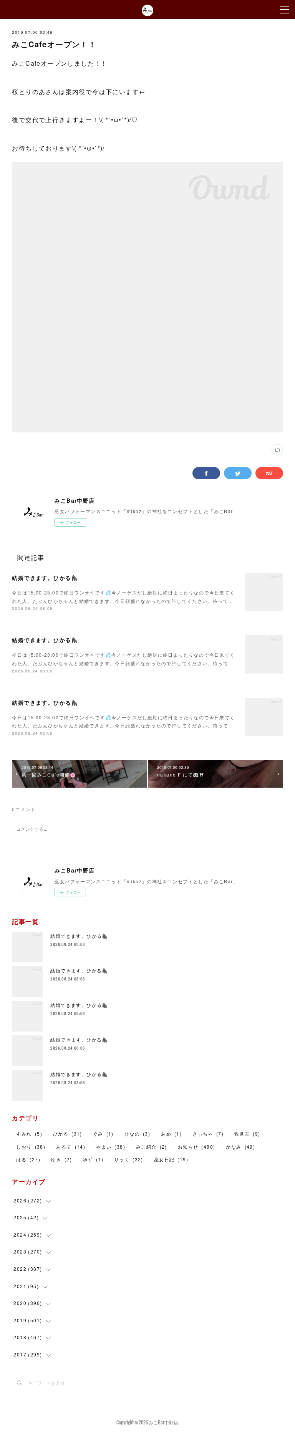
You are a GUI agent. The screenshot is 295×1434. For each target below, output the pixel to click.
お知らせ (196, 1146)
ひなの (137, 1133)
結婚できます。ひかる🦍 (45, 577)
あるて (70, 1146)
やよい (110, 1146)
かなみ (240, 1146)
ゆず (93, 1159)
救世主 (247, 1133)
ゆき (61, 1159)
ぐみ (103, 1133)
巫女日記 (171, 1159)
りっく (128, 1159)
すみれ (29, 1133)
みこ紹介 (151, 1146)
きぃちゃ (208, 1133)
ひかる (67, 1133)
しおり (30, 1146)
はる (28, 1159)
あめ (171, 1133)
